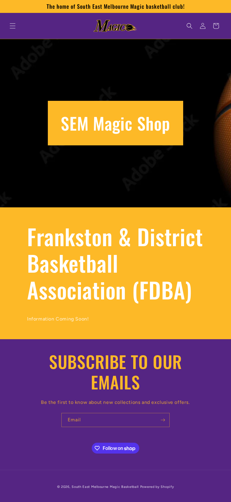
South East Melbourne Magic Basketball (105, 487)
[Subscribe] (162, 420)
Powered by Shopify (157, 487)
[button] (12, 26)
